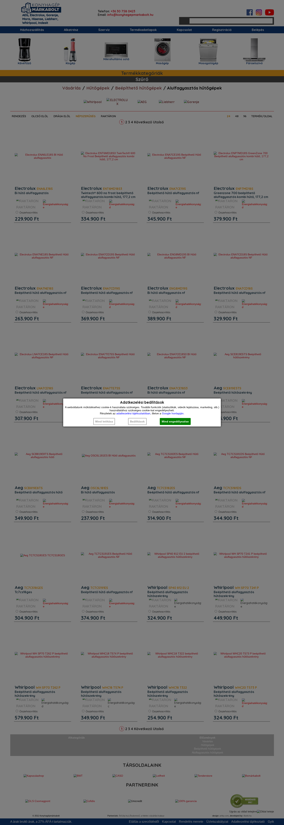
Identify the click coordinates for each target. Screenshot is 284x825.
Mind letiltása (104, 421)
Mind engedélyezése (175, 421)
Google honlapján (173, 413)
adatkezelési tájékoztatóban (133, 413)
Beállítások (137, 421)
